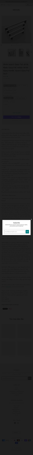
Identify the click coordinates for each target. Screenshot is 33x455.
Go (27, 231)
